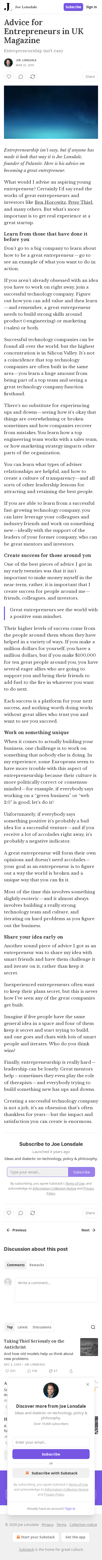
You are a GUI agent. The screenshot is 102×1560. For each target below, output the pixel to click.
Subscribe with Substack (54, 1472)
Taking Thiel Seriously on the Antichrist (34, 1344)
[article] (51, 1356)
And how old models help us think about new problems (38, 1356)
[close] (88, 1384)
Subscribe (73, 7)
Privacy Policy (54, 1494)
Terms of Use (78, 1484)
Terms (61, 1524)
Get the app (75, 1537)
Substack (26, 1549)
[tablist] (25, 1265)
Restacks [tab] (36, 1265)
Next (85, 1230)
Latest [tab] (23, 1327)
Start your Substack (38, 1537)
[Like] (9, 77)
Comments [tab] (16, 1265)
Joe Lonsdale (26, 60)
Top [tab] (10, 1327)
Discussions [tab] (42, 1327)
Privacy (47, 1524)
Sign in (91, 7)
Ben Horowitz (50, 202)
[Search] (93, 1327)
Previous (19, 1230)
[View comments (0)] (21, 77)
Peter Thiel (80, 202)
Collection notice (83, 1524)
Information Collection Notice (66, 1489)
